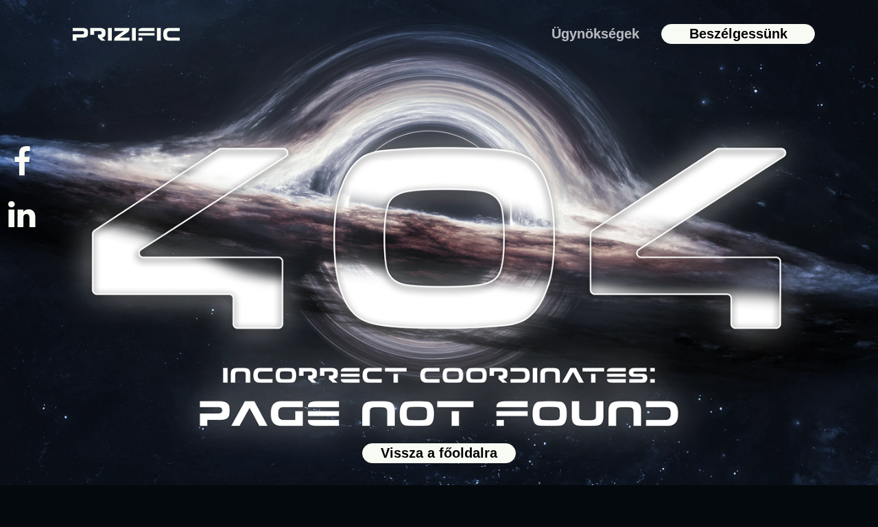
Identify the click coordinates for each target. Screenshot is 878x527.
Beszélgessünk (738, 33)
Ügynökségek (595, 33)
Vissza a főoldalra (439, 452)
